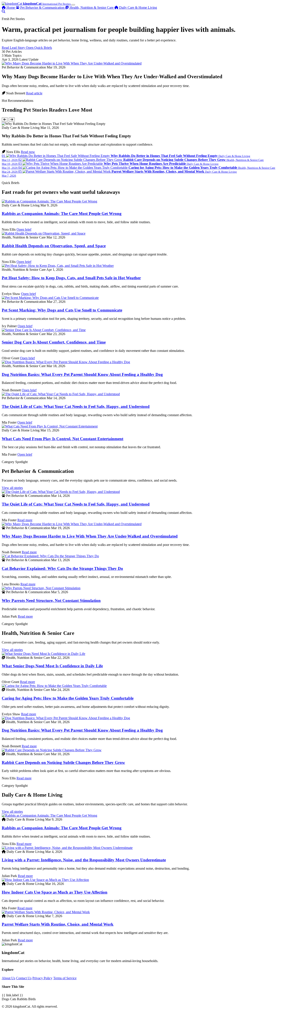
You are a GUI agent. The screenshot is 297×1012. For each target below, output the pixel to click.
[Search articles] (3, 11)
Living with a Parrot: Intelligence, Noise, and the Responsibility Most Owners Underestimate (84, 860)
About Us (8, 978)
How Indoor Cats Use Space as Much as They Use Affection (54, 892)
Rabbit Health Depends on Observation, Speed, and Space (54, 246)
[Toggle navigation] (73, 4)
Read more (24, 520)
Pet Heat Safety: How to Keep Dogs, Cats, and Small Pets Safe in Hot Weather (71, 278)
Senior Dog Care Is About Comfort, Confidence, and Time (54, 342)
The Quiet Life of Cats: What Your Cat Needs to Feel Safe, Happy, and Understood (76, 406)
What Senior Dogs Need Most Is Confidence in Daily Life (52, 666)
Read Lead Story (14, 47)
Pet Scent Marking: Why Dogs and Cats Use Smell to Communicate (62, 310)
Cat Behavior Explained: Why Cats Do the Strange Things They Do (62, 568)
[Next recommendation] (12, 119)
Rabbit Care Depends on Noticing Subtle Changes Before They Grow (63, 762)
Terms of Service (65, 978)
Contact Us (24, 978)
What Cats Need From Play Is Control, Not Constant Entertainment (62, 438)
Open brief (24, 229)
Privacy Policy (42, 978)
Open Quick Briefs (39, 47)
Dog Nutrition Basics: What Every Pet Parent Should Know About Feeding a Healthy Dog (82, 374)
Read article (34, 93)
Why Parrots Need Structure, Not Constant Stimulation (51, 600)
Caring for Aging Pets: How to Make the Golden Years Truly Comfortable (67, 698)
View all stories (12, 488)
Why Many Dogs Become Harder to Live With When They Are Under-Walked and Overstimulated (90, 536)
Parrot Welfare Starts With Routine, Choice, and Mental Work (57, 924)
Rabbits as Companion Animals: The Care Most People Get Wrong (62, 213)
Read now (28, 152)
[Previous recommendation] (5, 119)
